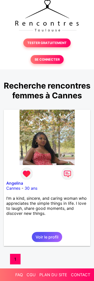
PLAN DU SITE (53, 274)
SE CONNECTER (47, 59)
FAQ (19, 274)
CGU (31, 274)
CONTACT (80, 274)
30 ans (31, 188)
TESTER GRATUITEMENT (47, 43)
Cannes (13, 188)
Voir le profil (47, 236)
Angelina (14, 183)
